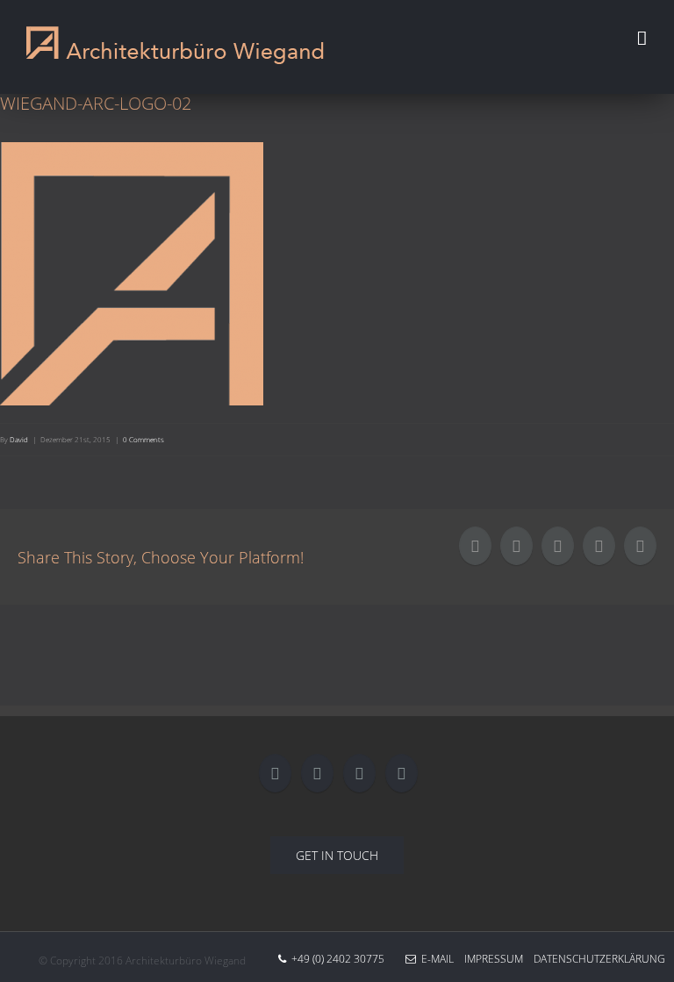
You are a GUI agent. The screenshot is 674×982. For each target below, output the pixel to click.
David (19, 439)
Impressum (488, 958)
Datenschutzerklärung (594, 958)
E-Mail (435, 958)
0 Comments (143, 439)
